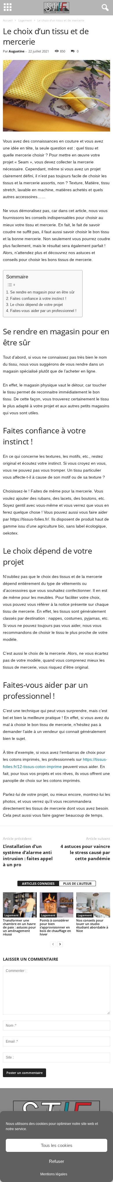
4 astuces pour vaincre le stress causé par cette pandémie (85, 852)
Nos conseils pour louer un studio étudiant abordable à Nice (92, 925)
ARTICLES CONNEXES (38, 883)
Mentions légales (53, 1174)
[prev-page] (53, 944)
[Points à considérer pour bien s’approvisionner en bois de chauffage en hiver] (57, 904)
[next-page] (60, 944)
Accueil (8, 20)
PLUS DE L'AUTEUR (77, 883)
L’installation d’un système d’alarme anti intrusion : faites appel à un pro (28, 855)
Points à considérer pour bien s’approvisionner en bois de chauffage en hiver (55, 927)
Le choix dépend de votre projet (36, 305)
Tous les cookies (56, 1145)
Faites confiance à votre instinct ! (38, 299)
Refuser (56, 1161)
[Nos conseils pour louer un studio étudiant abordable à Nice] (93, 904)
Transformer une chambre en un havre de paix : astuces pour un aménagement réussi (19, 927)
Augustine (17, 51)
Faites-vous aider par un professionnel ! (43, 311)
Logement (25, 20)
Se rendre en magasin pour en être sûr (42, 292)
